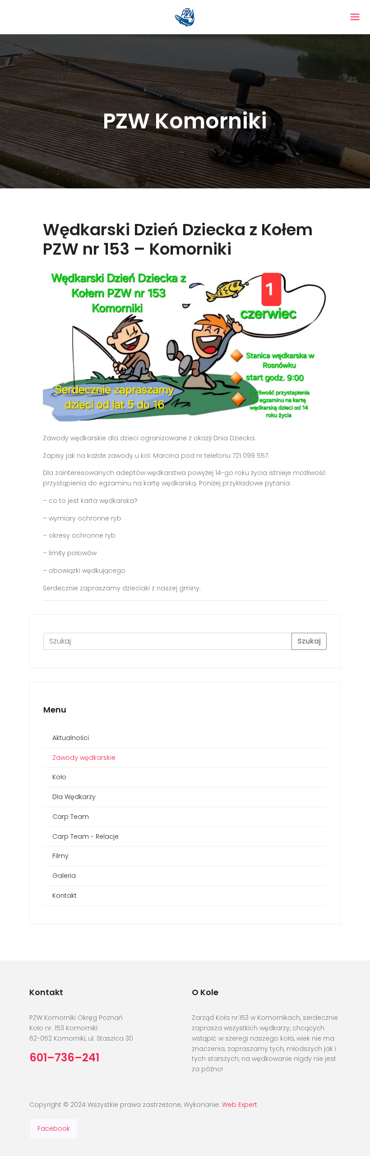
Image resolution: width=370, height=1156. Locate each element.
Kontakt (64, 895)
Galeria (64, 875)
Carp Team (70, 816)
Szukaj (309, 641)
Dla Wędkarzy (74, 796)
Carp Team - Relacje (85, 836)
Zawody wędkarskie (84, 757)
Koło (59, 776)
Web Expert (239, 1104)
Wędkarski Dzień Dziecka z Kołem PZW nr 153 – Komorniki (178, 239)
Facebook (53, 1128)
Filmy (60, 855)
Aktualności (70, 737)
